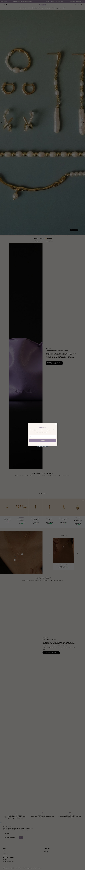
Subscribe (42, 440)
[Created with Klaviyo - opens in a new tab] (42, 446)
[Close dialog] (56, 424)
